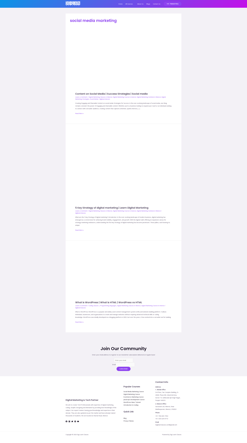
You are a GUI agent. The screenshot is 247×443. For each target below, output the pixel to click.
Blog (125, 418)
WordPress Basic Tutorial (132, 402)
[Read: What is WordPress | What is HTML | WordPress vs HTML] (123, 273)
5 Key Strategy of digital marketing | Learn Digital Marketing (111, 207)
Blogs (148, 4)
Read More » (79, 113)
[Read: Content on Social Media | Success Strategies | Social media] (123, 63)
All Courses (129, 4)
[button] (172, 4)
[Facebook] (66, 421)
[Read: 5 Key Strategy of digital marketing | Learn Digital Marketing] (123, 168)
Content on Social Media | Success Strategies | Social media (111, 94)
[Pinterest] (75, 421)
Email (114, 365)
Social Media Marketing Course (134, 391)
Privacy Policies (129, 421)
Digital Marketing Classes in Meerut (100, 97)
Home (120, 4)
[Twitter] (72, 421)
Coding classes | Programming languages (102, 306)
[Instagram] (69, 421)
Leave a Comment (81, 97)
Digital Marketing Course (132, 394)
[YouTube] (78, 421)
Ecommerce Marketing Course (134, 397)
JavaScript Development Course (134, 399)
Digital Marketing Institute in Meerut (149, 97)
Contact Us (156, 4)
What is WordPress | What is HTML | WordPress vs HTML (108, 302)
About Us (140, 4)
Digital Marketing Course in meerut (124, 97)
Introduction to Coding (131, 405)
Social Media (94, 99)
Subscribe (123, 369)
